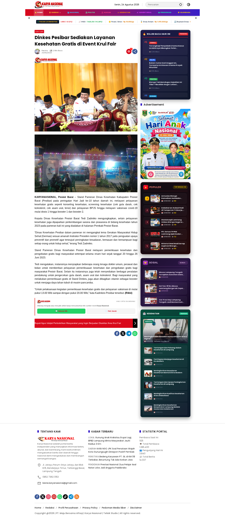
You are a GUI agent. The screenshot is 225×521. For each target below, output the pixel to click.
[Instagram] (48, 496)
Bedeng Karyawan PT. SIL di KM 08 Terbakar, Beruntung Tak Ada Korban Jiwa (111, 458)
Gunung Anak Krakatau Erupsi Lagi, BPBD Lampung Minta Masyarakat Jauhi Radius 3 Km (110, 440)
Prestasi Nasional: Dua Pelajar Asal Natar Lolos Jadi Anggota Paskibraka (112, 466)
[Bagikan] (134, 51)
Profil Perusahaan (68, 507)
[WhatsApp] (134, 333)
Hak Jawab (111, 311)
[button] (181, 4)
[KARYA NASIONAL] (49, 4)
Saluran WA (61, 311)
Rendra (45, 50)
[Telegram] (128, 333)
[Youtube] (54, 496)
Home (38, 507)
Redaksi (49, 507)
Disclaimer (136, 507)
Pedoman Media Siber (114, 507)
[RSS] (76, 496)
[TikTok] (65, 496)
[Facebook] (117, 333)
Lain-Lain (39, 31)
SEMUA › (183, 263)
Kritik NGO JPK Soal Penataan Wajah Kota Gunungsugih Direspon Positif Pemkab (111, 450)
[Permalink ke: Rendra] (38, 51)
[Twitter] (123, 333)
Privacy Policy (90, 507)
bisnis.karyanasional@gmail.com (60, 483)
